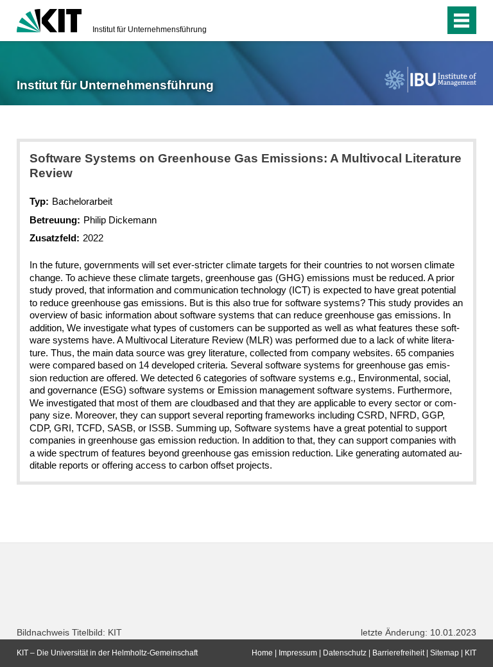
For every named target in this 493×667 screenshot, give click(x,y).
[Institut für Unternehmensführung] (430, 79)
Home (262, 652)
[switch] (409, 20)
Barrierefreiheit (398, 652)
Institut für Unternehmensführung (149, 29)
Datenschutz (345, 652)
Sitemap (444, 652)
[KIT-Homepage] (49, 19)
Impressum (298, 652)
